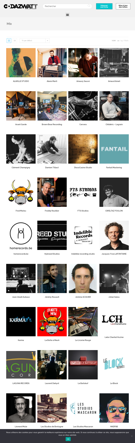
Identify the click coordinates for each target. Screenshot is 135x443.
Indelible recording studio (83, 254)
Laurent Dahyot (52, 383)
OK (68, 439)
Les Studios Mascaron (83, 427)
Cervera (83, 124)
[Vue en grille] (9, 40)
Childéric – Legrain (114, 124)
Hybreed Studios (52, 254)
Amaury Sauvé (83, 81)
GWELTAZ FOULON (114, 211)
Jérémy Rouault (52, 297)
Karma (21, 340)
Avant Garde (21, 124)
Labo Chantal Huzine (114, 337)
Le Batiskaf (83, 383)
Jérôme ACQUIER (83, 297)
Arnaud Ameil (114, 81)
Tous (126, 41)
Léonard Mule (21, 427)
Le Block (114, 383)
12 (118, 41)
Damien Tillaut (52, 168)
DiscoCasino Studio (83, 168)
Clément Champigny (21, 168)
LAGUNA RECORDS (21, 383)
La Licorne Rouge (83, 340)
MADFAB (114, 427)
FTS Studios (83, 211)
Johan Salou (114, 297)
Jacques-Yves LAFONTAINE (114, 254)
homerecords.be (21, 254)
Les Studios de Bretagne (52, 427)
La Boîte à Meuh (52, 340)
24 (121, 41)
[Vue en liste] (15, 40)
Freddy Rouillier (52, 211)
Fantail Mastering (114, 168)
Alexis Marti (52, 81)
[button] (67, 15)
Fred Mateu (21, 211)
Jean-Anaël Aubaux (21, 297)
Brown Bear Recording (52, 124)
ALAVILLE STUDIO (21, 81)
